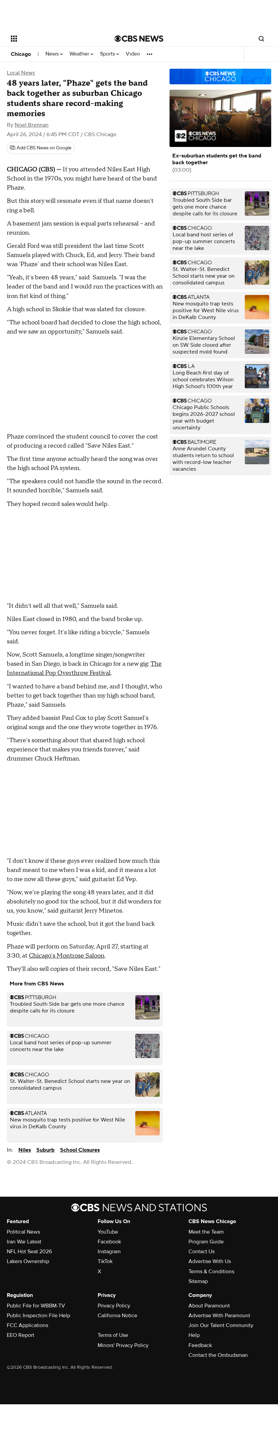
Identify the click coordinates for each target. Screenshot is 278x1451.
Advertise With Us (209, 1261)
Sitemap (198, 1281)
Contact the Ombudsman (218, 1355)
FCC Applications (27, 1325)
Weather (80, 54)
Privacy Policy (114, 1305)
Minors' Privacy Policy (123, 1345)
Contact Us (201, 1251)
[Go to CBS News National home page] (139, 38)
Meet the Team (206, 1232)
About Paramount (209, 1305)
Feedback (200, 1345)
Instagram (109, 1251)
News (52, 54)
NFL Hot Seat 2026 (29, 1251)
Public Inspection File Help (38, 1315)
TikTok (105, 1261)
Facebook (109, 1241)
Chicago (21, 54)
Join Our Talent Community (220, 1325)
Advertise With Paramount (219, 1315)
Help (194, 1335)
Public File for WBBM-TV (36, 1305)
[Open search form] (261, 38)
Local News (21, 73)
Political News (23, 1232)
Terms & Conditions (211, 1271)
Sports (108, 54)
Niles (24, 1150)
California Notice (117, 1315)
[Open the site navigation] (53, 39)
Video (133, 54)
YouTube (108, 1232)
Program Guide (206, 1241)
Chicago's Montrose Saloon (66, 956)
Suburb (45, 1150)
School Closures (80, 1150)
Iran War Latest (24, 1241)
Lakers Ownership (28, 1261)
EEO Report (20, 1335)
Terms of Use (113, 1335)
